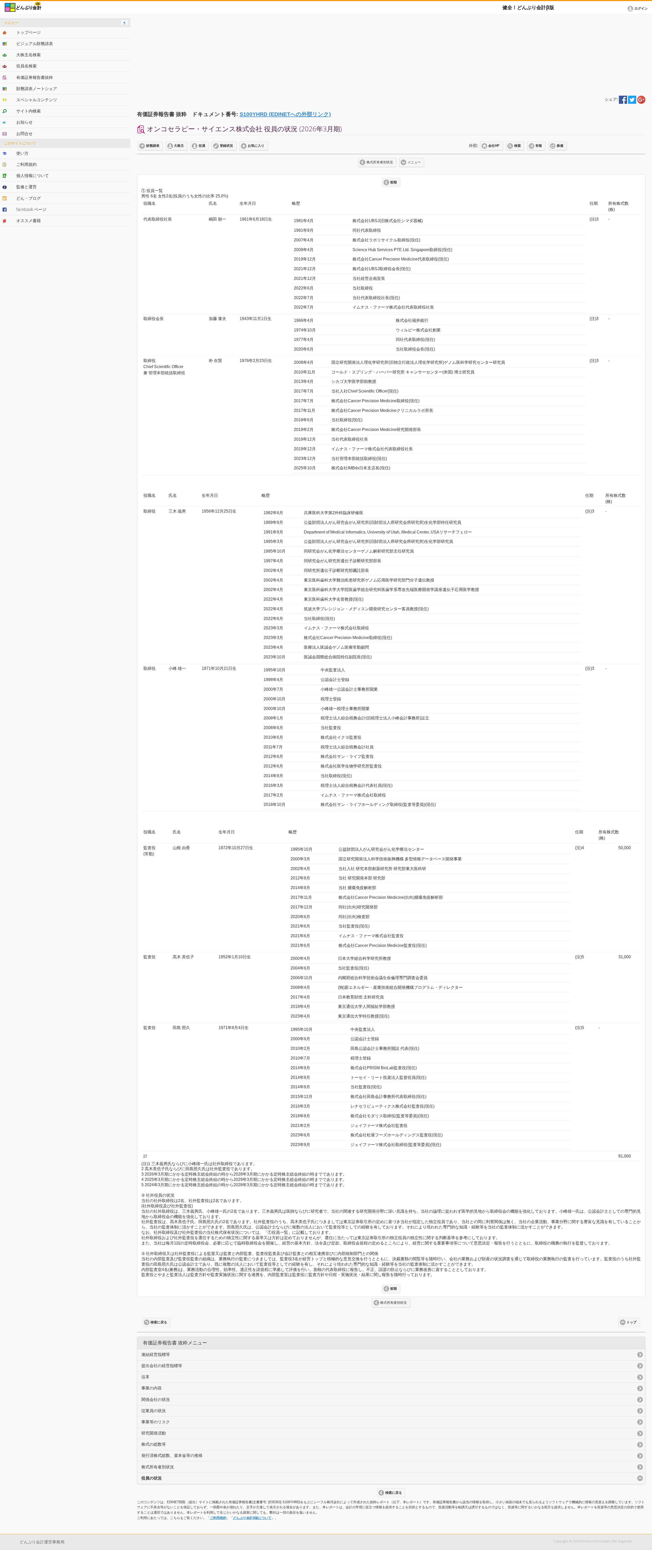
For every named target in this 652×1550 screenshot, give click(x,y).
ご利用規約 (218, 1518)
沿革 (145, 1377)
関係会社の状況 (155, 1399)
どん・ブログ (28, 198)
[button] (638, 8)
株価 (560, 146)
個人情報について (32, 175)
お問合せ (24, 133)
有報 (538, 146)
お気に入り (256, 146)
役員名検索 (26, 66)
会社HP (493, 146)
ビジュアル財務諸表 (34, 43)
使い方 (22, 153)
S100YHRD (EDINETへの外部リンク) (285, 114)
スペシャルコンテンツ (36, 100)
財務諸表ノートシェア (36, 88)
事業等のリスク (155, 1422)
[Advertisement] (391, 54)
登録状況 (226, 146)
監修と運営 (26, 187)
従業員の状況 (153, 1411)
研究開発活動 (153, 1433)
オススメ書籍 (28, 220)
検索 (517, 146)
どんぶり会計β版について (252, 1518)
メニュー (414, 162)
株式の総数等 (153, 1444)
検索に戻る (159, 1322)
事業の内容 (151, 1388)
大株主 (179, 146)
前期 (393, 182)
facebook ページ (31, 209)
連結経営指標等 (155, 1354)
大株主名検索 (28, 54)
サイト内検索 (28, 111)
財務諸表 (152, 146)
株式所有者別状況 (379, 162)
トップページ (28, 32)
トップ (631, 1322)
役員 (202, 146)
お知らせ (24, 122)
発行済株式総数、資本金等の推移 (171, 1455)
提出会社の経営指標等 (161, 1366)
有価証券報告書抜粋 (34, 77)
